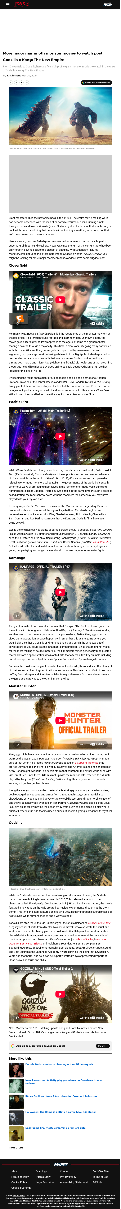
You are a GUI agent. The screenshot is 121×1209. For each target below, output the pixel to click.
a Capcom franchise (86, 762)
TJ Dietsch (13, 75)
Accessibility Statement (74, 1182)
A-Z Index (98, 1182)
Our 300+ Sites (101, 1171)
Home (12, 1147)
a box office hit (84, 939)
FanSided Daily (20, 1176)
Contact (64, 1171)
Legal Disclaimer (45, 1182)
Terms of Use (100, 1176)
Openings (41, 1171)
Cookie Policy (19, 1182)
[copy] (27, 82)
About (14, 1171)
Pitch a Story (43, 1176)
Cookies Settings (21, 1187)
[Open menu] (7, 4)
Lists (20, 1147)
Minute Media (19, 1195)
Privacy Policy (68, 1176)
